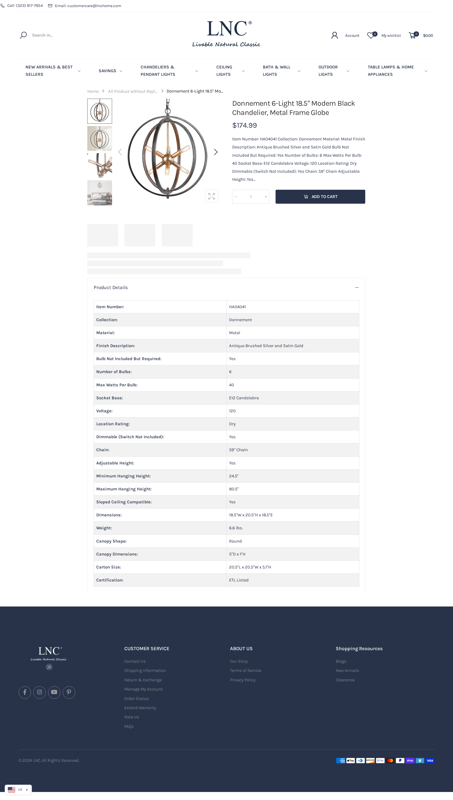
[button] (215, 152)
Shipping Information (145, 670)
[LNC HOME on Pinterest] (69, 692)
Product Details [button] (111, 287)
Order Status (136, 698)
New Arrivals (347, 670)
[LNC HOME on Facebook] (25, 692)
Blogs (341, 661)
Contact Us (135, 661)
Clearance (345, 679)
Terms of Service (245, 670)
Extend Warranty (140, 707)
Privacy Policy (243, 679)
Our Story (239, 661)
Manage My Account (143, 689)
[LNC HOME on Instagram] (39, 692)
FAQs (129, 726)
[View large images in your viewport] (212, 196)
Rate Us (131, 717)
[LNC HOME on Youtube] (54, 692)
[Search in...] (24, 35)
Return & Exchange (143, 679)
